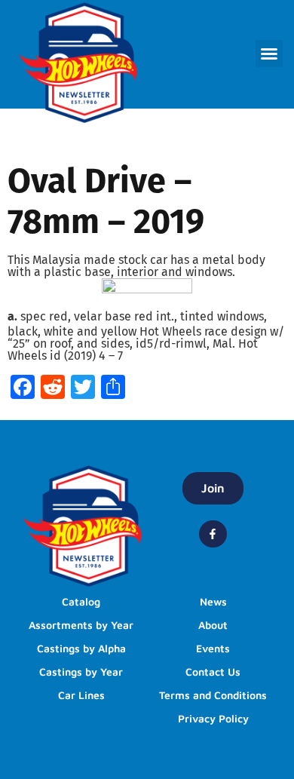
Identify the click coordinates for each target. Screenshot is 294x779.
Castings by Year (81, 671)
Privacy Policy (213, 718)
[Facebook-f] (212, 533)
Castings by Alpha (81, 648)
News (213, 601)
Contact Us (212, 671)
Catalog (81, 601)
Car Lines (81, 695)
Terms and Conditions (213, 695)
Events (213, 648)
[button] (269, 53)
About (213, 624)
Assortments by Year (81, 624)
